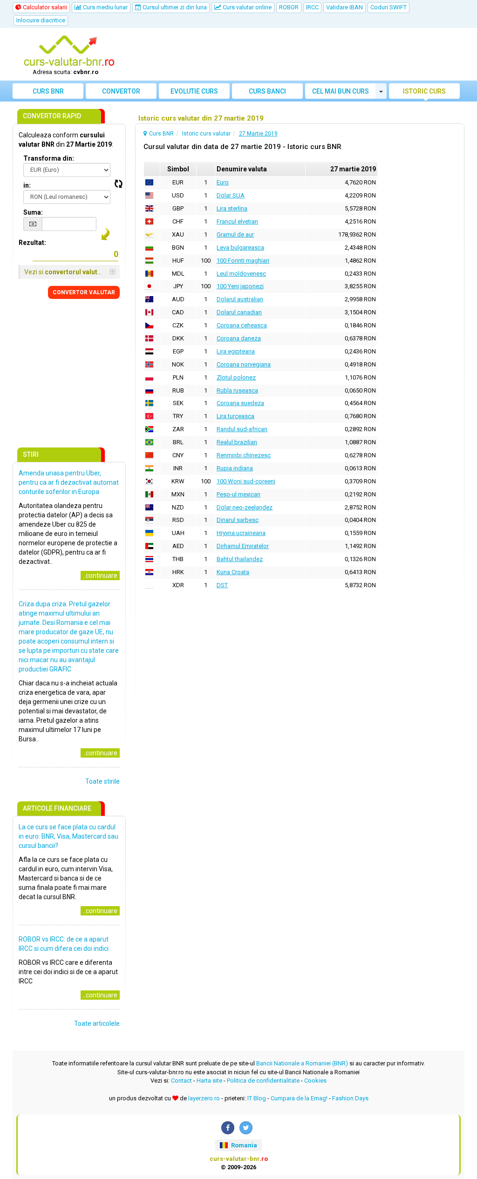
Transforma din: (48, 158)
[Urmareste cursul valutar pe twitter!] (245, 1127)
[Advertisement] (295, 54)
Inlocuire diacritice (40, 20)
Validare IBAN (344, 7)
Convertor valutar (121, 93)
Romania (243, 1145)
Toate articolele (97, 1023)
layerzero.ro (204, 1098)
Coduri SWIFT (388, 7)
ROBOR (289, 7)
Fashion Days (350, 1098)
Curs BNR (48, 91)
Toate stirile (102, 781)
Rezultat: (32, 242)
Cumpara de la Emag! (299, 1098)
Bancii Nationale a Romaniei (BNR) (302, 1063)
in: (27, 185)
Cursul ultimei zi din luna (174, 7)
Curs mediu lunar (105, 7)
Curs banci (267, 91)
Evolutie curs (194, 91)
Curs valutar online (246, 7)
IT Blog (256, 1098)
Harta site (209, 1080)
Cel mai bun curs (340, 91)
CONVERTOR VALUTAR (84, 292)
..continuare (100, 575)
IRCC (312, 7)
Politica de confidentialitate (263, 1080)
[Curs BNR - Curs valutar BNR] (69, 51)
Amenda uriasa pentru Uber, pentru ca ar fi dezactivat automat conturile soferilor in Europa (69, 482)
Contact (181, 1080)
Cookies (315, 1080)
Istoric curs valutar (424, 93)
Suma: (33, 212)
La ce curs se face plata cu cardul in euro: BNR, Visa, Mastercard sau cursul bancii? (68, 836)
